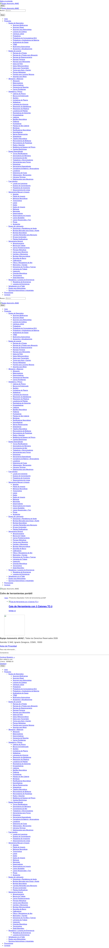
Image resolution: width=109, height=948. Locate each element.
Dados (15, 205)
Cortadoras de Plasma (20, 100)
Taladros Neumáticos (20, 138)
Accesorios (16, 224)
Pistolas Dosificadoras (20, 239)
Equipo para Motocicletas (17, 288)
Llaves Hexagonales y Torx (22, 220)
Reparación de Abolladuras (22, 106)
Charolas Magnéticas (20, 273)
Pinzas (15, 222)
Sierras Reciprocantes (20, 134)
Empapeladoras (18, 115)
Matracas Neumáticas (20, 198)
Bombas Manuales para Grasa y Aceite (26, 230)
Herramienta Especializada (22, 166)
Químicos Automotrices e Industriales (21, 290)
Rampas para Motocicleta (21, 61)
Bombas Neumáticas (20, 233)
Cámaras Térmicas (19, 177)
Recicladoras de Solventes (22, 113)
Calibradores (17, 260)
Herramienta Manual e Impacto (19, 192)
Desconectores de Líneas (21, 190)
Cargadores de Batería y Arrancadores (26, 168)
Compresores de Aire (20, 158)
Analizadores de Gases (20, 42)
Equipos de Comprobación (22, 185)
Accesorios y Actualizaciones (22, 49)
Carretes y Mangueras (20, 254)
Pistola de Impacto (19, 196)
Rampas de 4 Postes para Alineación (25, 55)
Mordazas (16, 128)
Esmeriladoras (17, 132)
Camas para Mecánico (20, 252)
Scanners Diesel (18, 27)
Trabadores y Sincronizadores (23, 160)
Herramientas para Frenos (22, 162)
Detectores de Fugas (20, 173)
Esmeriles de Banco (19, 258)
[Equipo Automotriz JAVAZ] (9, 8)
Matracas (16, 209)
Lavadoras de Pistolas (20, 111)
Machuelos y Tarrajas (20, 265)
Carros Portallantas (19, 89)
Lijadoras (16, 117)
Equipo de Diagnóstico (16, 23)
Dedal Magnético (18, 277)
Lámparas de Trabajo (20, 269)
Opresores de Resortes (21, 87)
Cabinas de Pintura (19, 94)
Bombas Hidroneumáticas (21, 256)
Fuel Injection (13, 181)
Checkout (3, 663)
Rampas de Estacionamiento (22, 57)
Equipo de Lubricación (16, 226)
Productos (7, 21)
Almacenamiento (18, 243)
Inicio (6, 19)
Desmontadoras (18, 85)
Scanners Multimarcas (20, 25)
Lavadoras (16, 170)
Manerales (16, 211)
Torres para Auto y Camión (22, 70)
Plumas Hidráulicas (19, 72)
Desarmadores (18, 213)
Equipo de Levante (15, 51)
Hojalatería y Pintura (15, 91)
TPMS (15, 44)
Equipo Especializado (16, 151)
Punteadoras (17, 123)
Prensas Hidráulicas (19, 250)
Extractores (16, 164)
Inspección (16, 271)
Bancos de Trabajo (19, 245)
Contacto (7, 295)
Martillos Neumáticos (20, 119)
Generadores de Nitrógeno (22, 156)
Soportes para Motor (20, 76)
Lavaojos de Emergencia (21, 284)
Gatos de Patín (18, 64)
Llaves (15, 203)
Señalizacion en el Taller (17, 286)
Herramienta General (16, 241)
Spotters (15, 98)
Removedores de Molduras (22, 141)
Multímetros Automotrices (21, 46)
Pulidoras (16, 121)
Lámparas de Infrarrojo (20, 104)
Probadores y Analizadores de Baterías (26, 40)
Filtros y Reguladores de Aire (22, 262)
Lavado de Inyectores (20, 183)
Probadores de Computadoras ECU (25, 38)
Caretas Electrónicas (20, 149)
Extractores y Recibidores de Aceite (25, 228)
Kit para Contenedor (19, 237)
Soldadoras (16, 102)
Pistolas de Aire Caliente (21, 126)
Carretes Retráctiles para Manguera (25, 235)
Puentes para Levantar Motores (23, 74)
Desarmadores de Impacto (22, 215)
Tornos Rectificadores (20, 153)
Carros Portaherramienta (21, 247)
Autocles (16, 194)
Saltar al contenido (6, 1)
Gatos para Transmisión (21, 68)
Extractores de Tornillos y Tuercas (24, 267)
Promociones (8, 292)
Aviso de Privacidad (8, 646)
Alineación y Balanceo (16, 79)
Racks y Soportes (19, 145)
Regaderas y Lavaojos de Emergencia (21, 280)
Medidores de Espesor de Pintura (24, 147)
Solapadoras (17, 136)
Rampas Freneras (19, 59)
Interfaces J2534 (18, 34)
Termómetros (17, 275)
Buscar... (3, 10)
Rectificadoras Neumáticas (22, 130)
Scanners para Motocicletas (22, 29)
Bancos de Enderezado (21, 96)
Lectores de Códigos (20, 31)
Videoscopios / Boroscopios (22, 175)
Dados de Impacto (19, 207)
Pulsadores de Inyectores (21, 188)
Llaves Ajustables (18, 218)
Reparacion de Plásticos (21, 108)
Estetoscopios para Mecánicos (23, 179)
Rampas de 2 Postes (20, 53)
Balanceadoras (18, 83)
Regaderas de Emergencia (22, 282)
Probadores (17, 36)
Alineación (16, 81)
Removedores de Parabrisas (22, 143)
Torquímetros (17, 200)
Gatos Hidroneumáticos (21, 66)
